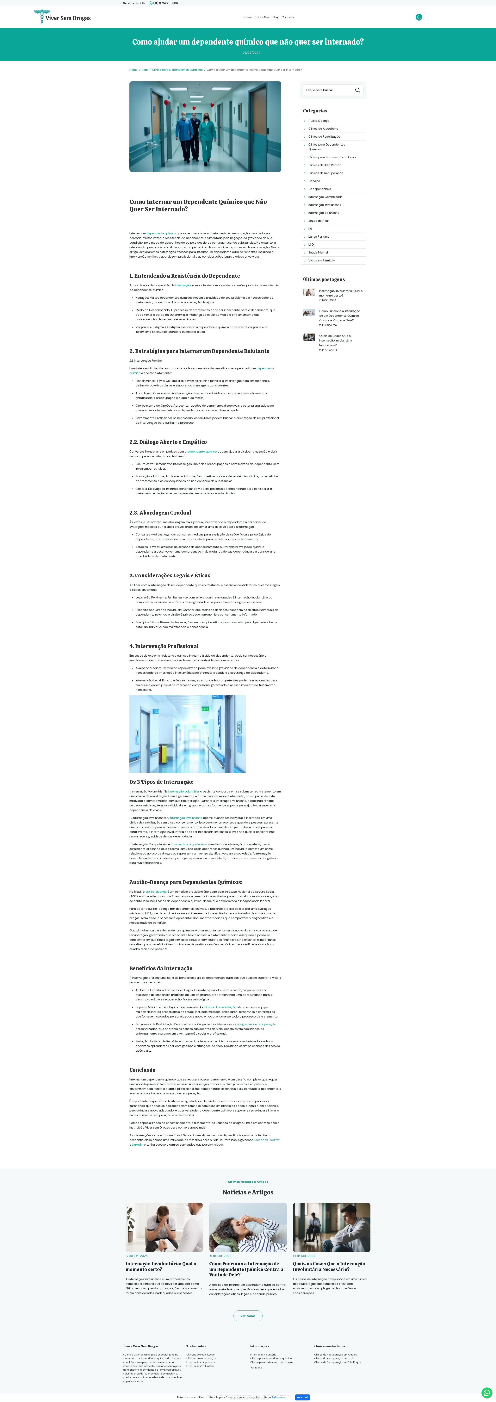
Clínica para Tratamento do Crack (332, 157)
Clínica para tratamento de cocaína (271, 1362)
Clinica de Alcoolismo (323, 129)
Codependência (319, 189)
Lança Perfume (318, 237)
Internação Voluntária (323, 213)
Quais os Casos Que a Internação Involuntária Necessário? (335, 340)
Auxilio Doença (318, 121)
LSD (311, 244)
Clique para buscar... (320, 90)
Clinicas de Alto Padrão (324, 165)
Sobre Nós (262, 17)
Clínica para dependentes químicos (271, 1358)
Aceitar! (302, 1397)
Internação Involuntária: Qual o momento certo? (161, 1266)
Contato (288, 17)
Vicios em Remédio (321, 260)
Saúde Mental (318, 252)
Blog (276, 17)
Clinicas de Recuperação (325, 173)
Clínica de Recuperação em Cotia (334, 1358)
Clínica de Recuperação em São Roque (337, 1362)
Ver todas (248, 1316)
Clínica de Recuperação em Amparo (335, 1354)
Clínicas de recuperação (201, 1358)
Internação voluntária (263, 1354)
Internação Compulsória (325, 197)
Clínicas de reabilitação (200, 1354)
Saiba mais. (278, 1397)
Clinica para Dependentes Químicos (177, 70)
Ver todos (256, 1367)
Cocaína (314, 181)
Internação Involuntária (324, 205)
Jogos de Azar (318, 221)
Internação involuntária (200, 1366)
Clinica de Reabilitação (324, 137)
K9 (310, 229)
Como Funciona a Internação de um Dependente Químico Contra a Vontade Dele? (339, 315)
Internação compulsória (200, 1362)
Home (248, 17)
